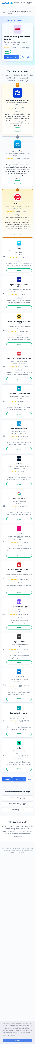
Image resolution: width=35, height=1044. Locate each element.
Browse (16, 2)
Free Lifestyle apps (17, 810)
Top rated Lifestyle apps (17, 804)
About (23, 2)
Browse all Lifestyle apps (17, 798)
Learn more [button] (11, 1035)
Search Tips (29, 3)
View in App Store (12, 57)
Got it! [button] (17, 1040)
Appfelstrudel (7, 3)
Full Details (25, 57)
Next (30, 779)
